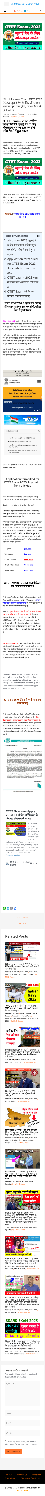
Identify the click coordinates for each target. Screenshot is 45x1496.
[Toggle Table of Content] (37, 236)
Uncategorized (10, 1018)
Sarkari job (16, 1016)
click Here (28, 560)
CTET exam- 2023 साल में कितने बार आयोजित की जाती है (22, 282)
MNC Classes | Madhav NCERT (26, 4)
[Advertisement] (22, 73)
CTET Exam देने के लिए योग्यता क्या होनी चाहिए (20, 294)
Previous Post (22, 917)
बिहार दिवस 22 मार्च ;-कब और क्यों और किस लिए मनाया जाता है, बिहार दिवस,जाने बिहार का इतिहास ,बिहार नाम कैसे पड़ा (21, 1132)
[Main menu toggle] (5, 10)
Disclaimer (36, 1475)
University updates (24, 1018)
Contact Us (22, 1475)
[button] (41, 10)
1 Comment (9, 1060)
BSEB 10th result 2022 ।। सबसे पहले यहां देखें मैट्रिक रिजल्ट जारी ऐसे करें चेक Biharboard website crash (22, 1260)
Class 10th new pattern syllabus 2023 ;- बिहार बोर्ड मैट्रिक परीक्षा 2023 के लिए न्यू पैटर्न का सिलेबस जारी (22, 1343)
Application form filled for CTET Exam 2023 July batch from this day (22, 266)
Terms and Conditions (30, 1478)
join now (27, 554)
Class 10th (24, 972)
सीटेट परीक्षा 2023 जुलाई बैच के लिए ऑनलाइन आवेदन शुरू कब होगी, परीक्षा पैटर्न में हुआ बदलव (22, 247)
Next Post (22, 923)
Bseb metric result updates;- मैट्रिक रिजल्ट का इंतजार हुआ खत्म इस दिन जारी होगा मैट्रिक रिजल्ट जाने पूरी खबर (21, 1175)
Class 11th (33, 972)
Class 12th (9, 974)
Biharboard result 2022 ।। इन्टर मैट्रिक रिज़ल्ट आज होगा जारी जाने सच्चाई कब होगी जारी (22, 966)
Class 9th (18, 974)
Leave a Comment (10, 114)
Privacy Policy (10, 1478)
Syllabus (23, 1349)
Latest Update (25, 114)
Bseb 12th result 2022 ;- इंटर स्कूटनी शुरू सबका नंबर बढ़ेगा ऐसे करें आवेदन (20, 1093)
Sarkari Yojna (26, 1016)
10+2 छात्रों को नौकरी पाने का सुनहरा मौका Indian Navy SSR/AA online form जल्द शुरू (21, 1008)
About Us (8, 1475)
